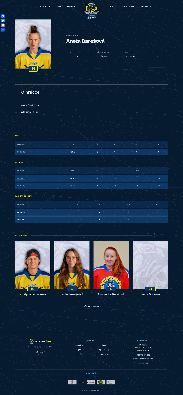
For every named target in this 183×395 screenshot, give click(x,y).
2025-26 (21, 152)
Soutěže (71, 7)
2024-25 (21, 178)
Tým (59, 7)
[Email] (3, 25)
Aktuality (45, 7)
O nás (113, 7)
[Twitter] (3, 20)
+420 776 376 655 (143, 355)
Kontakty (146, 7)
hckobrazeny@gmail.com (143, 358)
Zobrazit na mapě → (143, 363)
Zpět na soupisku (91, 306)
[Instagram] (42, 353)
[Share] (3, 30)
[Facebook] (37, 353)
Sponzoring (128, 7)
